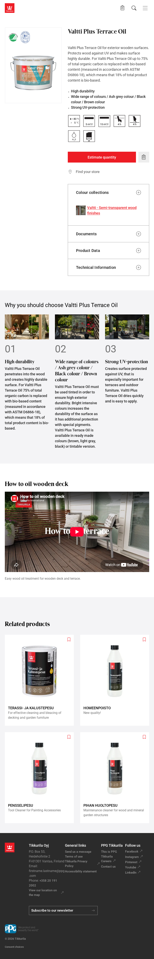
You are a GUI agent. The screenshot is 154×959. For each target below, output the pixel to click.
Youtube (130, 867)
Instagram (132, 857)
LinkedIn (130, 872)
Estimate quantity (102, 157)
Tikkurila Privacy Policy (76, 864)
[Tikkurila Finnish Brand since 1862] (25, 37)
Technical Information (96, 267)
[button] (122, 8)
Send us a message (78, 852)
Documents (86, 233)
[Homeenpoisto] (116, 680)
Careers (106, 861)
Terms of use (74, 856)
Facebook (131, 851)
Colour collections (92, 192)
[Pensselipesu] (40, 777)
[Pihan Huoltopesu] (116, 777)
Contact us (108, 866)
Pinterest (131, 862)
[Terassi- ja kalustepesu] (40, 680)
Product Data (88, 250)
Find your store (88, 172)
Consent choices (14, 946)
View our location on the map (43, 892)
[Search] (134, 8)
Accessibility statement (81, 871)
